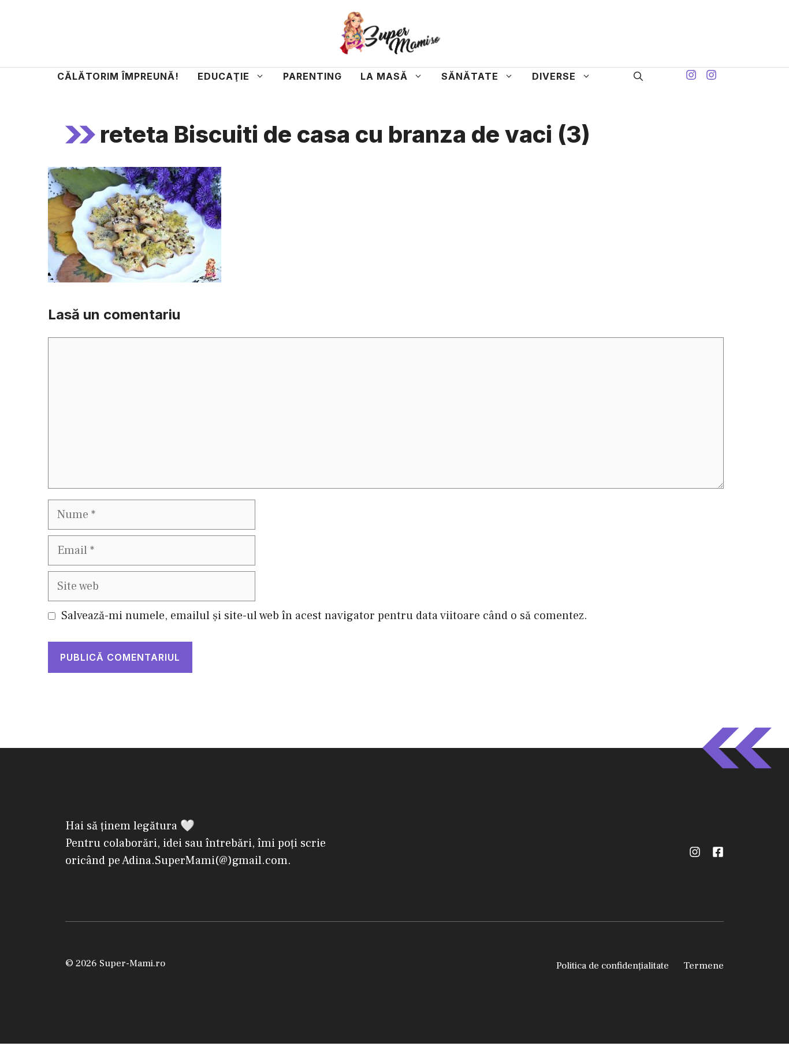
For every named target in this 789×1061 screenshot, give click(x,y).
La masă (384, 76)
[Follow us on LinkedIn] (718, 852)
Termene (703, 965)
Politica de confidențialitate (612, 965)
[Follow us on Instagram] (691, 76)
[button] (638, 76)
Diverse (554, 76)
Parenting (312, 76)
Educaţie (224, 76)
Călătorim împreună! (118, 76)
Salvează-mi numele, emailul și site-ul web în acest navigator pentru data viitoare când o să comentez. (324, 615)
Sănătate (469, 76)
